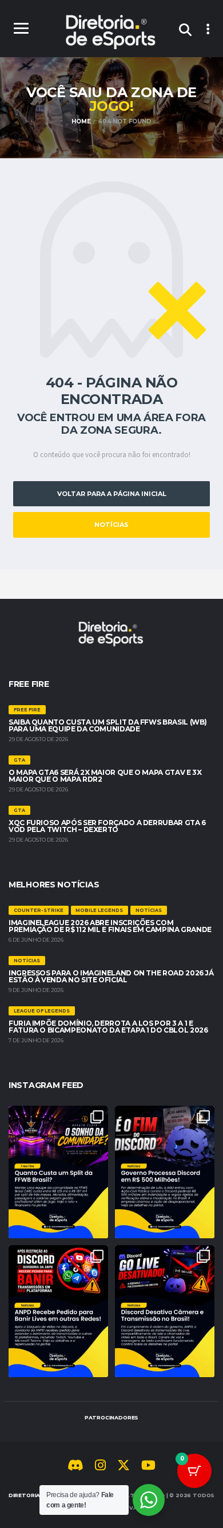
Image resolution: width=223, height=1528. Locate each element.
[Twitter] (124, 1467)
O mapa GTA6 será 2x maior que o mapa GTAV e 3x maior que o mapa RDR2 (105, 775)
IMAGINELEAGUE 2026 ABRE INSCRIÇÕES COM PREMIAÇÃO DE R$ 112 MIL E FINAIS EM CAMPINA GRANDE (110, 926)
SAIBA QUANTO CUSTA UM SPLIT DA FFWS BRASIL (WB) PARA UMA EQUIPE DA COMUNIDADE (108, 725)
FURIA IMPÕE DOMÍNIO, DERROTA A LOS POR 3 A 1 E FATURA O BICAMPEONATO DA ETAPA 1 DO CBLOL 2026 (108, 1026)
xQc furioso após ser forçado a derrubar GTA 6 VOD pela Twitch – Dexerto (107, 826)
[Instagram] (100, 1467)
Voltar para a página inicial (111, 494)
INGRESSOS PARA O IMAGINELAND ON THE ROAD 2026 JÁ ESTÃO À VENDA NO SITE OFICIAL (111, 976)
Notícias (111, 525)
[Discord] (75, 1467)
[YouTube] (148, 1467)
